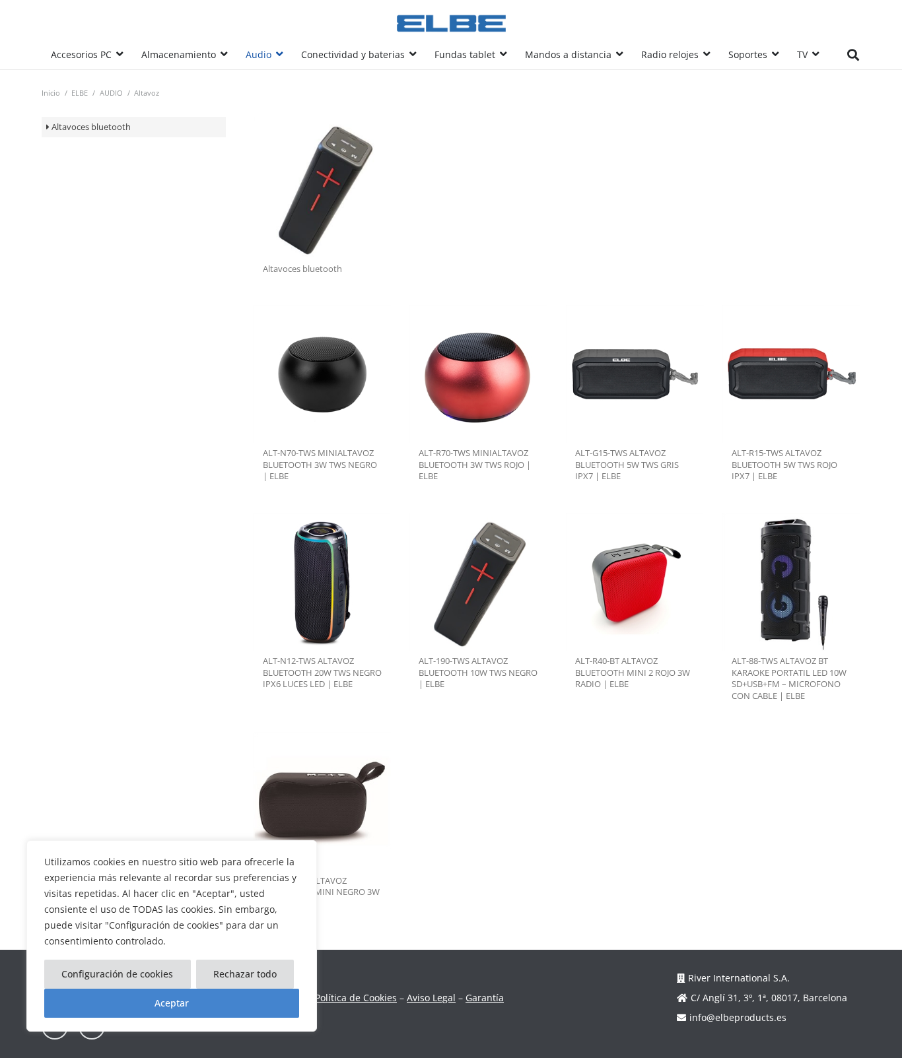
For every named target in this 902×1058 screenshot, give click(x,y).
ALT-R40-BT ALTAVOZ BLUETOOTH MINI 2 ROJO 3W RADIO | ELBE (632, 672)
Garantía (485, 997)
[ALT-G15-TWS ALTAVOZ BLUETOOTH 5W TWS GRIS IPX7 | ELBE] (635, 374)
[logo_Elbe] (451, 23)
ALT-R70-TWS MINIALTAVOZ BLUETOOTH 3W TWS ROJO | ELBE (475, 464)
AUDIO (111, 93)
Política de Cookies (356, 997)
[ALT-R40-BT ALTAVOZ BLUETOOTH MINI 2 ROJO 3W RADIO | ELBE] (635, 582)
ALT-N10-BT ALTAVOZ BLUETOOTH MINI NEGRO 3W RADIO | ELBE (321, 892)
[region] (171, 936)
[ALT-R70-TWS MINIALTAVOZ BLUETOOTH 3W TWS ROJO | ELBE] (478, 374)
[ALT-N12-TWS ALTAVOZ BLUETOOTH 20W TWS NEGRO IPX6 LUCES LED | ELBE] (323, 582)
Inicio (51, 93)
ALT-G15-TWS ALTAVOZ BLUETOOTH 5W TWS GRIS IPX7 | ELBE (627, 464)
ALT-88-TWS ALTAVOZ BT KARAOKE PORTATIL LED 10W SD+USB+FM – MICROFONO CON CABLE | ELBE (789, 678)
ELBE (79, 93)
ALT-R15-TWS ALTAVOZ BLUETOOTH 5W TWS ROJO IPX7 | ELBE (784, 464)
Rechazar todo (245, 974)
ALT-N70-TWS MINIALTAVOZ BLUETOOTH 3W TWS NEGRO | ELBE (320, 464)
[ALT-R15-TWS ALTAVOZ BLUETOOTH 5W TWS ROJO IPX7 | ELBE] (791, 374)
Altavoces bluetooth (91, 127)
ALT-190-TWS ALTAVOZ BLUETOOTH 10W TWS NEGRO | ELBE (478, 672)
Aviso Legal (431, 997)
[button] (119, 54)
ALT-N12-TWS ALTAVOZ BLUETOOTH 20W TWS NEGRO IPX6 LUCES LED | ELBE (322, 672)
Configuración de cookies (117, 974)
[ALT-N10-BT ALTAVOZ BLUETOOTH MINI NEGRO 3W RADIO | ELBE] (323, 802)
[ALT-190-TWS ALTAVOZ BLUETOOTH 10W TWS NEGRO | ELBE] (478, 582)
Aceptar (172, 1003)
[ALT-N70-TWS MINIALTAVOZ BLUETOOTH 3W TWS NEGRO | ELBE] (323, 374)
